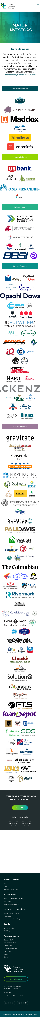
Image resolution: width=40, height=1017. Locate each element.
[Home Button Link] (13, 969)
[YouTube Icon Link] (29, 823)
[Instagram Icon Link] (23, 823)
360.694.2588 (8, 992)
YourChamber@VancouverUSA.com (15, 996)
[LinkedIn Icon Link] (10, 823)
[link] (8, 6)
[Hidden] (38, 6)
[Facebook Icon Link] (16, 823)
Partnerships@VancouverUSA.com (20, 74)
